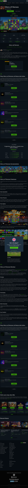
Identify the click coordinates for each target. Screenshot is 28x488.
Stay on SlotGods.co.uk (14, 250)
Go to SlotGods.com (14, 247)
